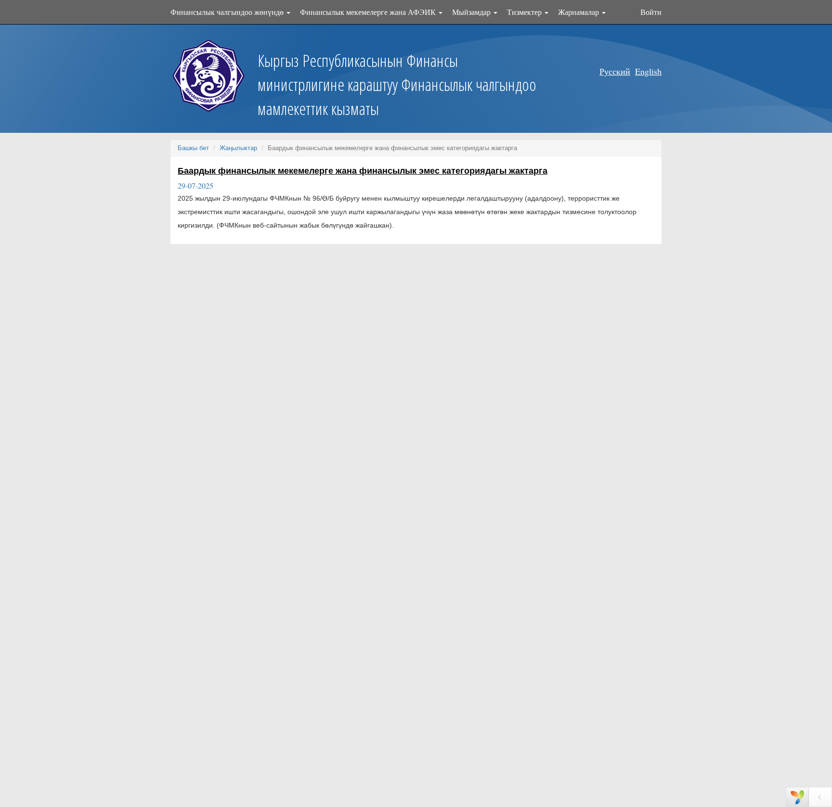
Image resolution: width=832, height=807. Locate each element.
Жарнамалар (579, 12)
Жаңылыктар (238, 148)
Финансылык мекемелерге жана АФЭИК (369, 12)
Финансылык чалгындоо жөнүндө (228, 12)
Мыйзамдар (472, 12)
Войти (651, 12)
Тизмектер (525, 12)
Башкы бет (193, 148)
